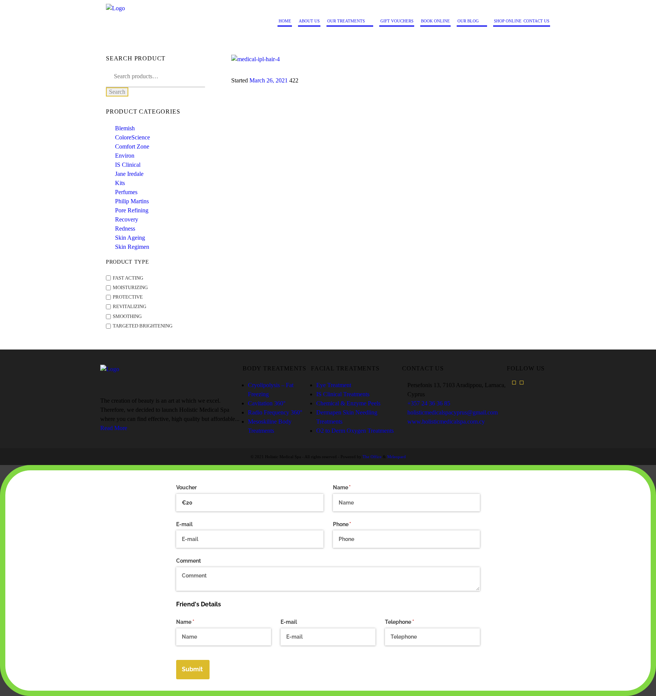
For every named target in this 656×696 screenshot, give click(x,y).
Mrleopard (396, 456)
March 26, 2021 (268, 80)
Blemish (125, 128)
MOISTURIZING (130, 287)
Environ (124, 155)
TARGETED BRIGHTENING (142, 326)
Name (353, 487)
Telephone (410, 622)
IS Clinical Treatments (342, 394)
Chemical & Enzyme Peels (348, 403)
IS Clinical (127, 164)
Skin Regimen (132, 247)
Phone (353, 524)
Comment (188, 561)
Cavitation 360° (266, 403)
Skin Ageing (130, 237)
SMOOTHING (127, 316)
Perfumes (126, 192)
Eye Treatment (333, 385)
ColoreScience (132, 137)
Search (117, 92)
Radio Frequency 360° (275, 412)
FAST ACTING (128, 278)
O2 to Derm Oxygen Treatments (355, 430)
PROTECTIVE (128, 297)
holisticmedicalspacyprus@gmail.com (452, 412)
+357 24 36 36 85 (428, 403)
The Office (372, 456)
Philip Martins (132, 201)
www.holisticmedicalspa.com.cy (446, 421)
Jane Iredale (129, 174)
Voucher (186, 487)
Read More (113, 428)
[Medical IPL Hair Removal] (390, 59)
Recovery (126, 219)
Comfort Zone (132, 146)
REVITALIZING (129, 307)
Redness (125, 228)
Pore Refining (131, 210)
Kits (120, 183)
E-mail (184, 524)
